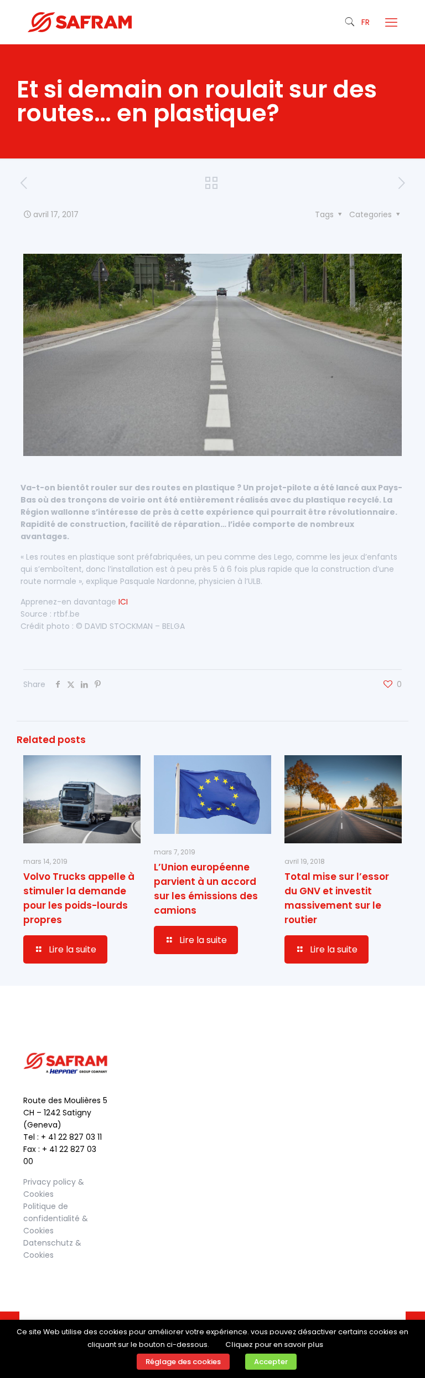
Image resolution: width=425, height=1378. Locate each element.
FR (365, 22)
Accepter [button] (271, 1361)
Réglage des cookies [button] (183, 1361)
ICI (123, 601)
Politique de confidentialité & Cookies (55, 1218)
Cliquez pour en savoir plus (274, 1344)
